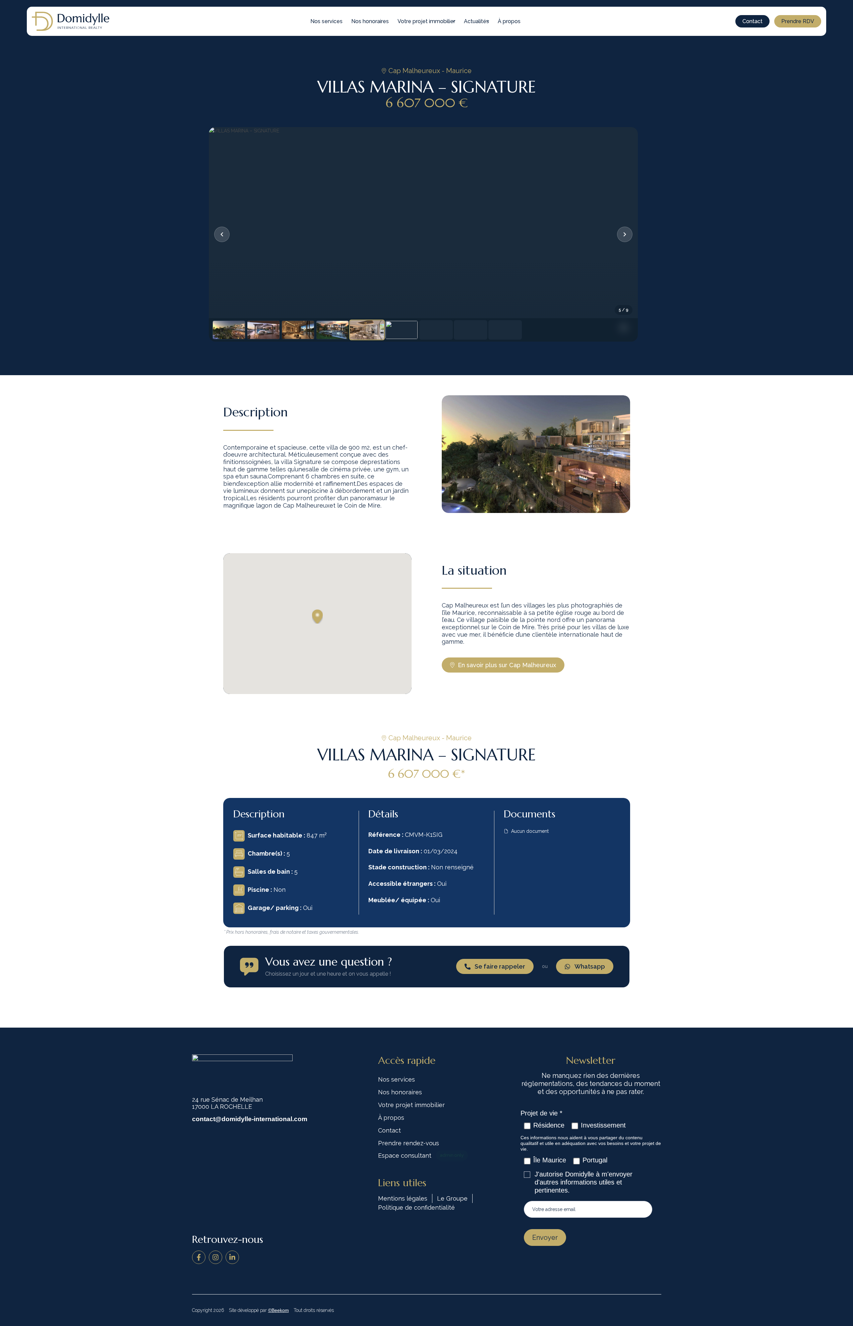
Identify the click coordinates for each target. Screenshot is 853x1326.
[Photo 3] (298, 330)
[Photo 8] (470, 330)
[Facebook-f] (198, 1257)
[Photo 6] (401, 330)
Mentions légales (402, 1198)
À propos (509, 21)
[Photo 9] (505, 330)
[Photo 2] (263, 330)
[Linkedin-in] (232, 1257)
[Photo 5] (367, 330)
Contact (389, 1130)
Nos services (326, 21)
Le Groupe (452, 1198)
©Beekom (278, 1310)
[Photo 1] (229, 330)
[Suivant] (624, 234)
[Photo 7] (436, 330)
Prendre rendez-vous (408, 1143)
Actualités (476, 21)
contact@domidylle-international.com (249, 1118)
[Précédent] (222, 234)
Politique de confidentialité (416, 1207)
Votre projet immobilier (426, 21)
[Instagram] (215, 1257)
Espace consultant (421, 1155)
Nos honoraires (370, 21)
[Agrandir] (423, 234)
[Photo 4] (332, 330)
